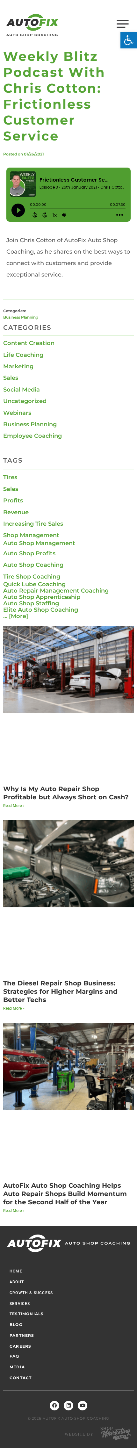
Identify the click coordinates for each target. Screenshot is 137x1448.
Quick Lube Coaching (34, 584)
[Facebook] (54, 1405)
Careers (20, 1346)
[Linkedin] (68, 1405)
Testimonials (27, 1313)
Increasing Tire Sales (33, 523)
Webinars (17, 412)
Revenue (16, 512)
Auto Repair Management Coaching (56, 590)
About (17, 1282)
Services (20, 1303)
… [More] (15, 616)
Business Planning (20, 317)
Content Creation (28, 343)
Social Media (21, 389)
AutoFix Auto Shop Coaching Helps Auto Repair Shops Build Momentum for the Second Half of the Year (65, 1194)
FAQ (14, 1356)
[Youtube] (82, 1405)
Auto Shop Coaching (33, 564)
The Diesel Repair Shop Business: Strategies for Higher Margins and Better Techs (60, 991)
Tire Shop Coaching (31, 576)
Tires (10, 477)
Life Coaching (23, 354)
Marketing (18, 366)
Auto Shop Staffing (31, 603)
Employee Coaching (32, 435)
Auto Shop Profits (29, 553)
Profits (13, 500)
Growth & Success (31, 1293)
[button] (128, 40)
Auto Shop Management (39, 543)
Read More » (14, 805)
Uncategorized (25, 401)
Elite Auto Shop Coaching (40, 609)
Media (17, 1367)
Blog (16, 1324)
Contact (21, 1377)
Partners (22, 1335)
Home (16, 1271)
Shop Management (31, 535)
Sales (10, 377)
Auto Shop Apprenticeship (41, 597)
